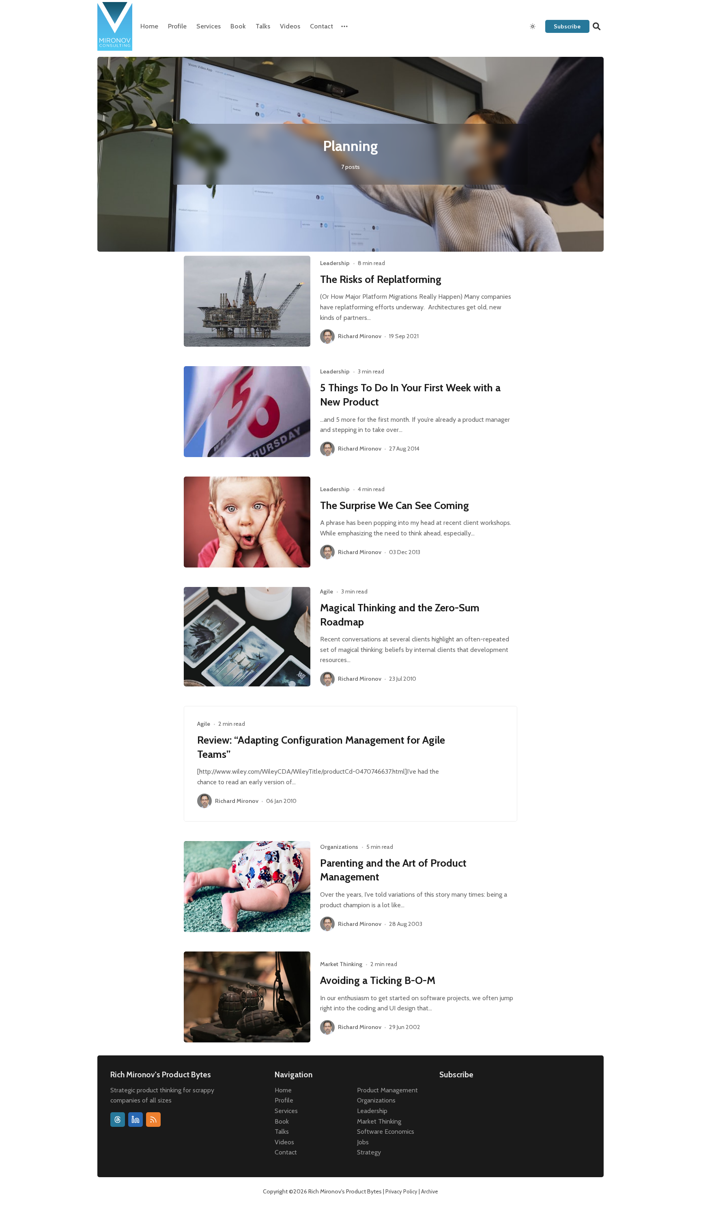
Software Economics (385, 1131)
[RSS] (153, 1119)
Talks (263, 26)
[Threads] (117, 1119)
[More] (344, 26)
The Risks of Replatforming (380, 279)
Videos (290, 26)
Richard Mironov (359, 336)
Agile (326, 591)
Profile (177, 26)
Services (208, 26)
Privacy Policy (401, 1191)
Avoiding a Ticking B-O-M (377, 980)
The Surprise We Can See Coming (394, 505)
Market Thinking (341, 964)
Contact (321, 26)
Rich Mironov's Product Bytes (345, 1191)
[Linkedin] (135, 1119)
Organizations (339, 846)
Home (149, 26)
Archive (429, 1191)
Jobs (363, 1142)
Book (238, 26)
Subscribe (567, 26)
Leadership (335, 263)
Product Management (387, 1090)
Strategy (369, 1152)
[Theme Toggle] (532, 26)
